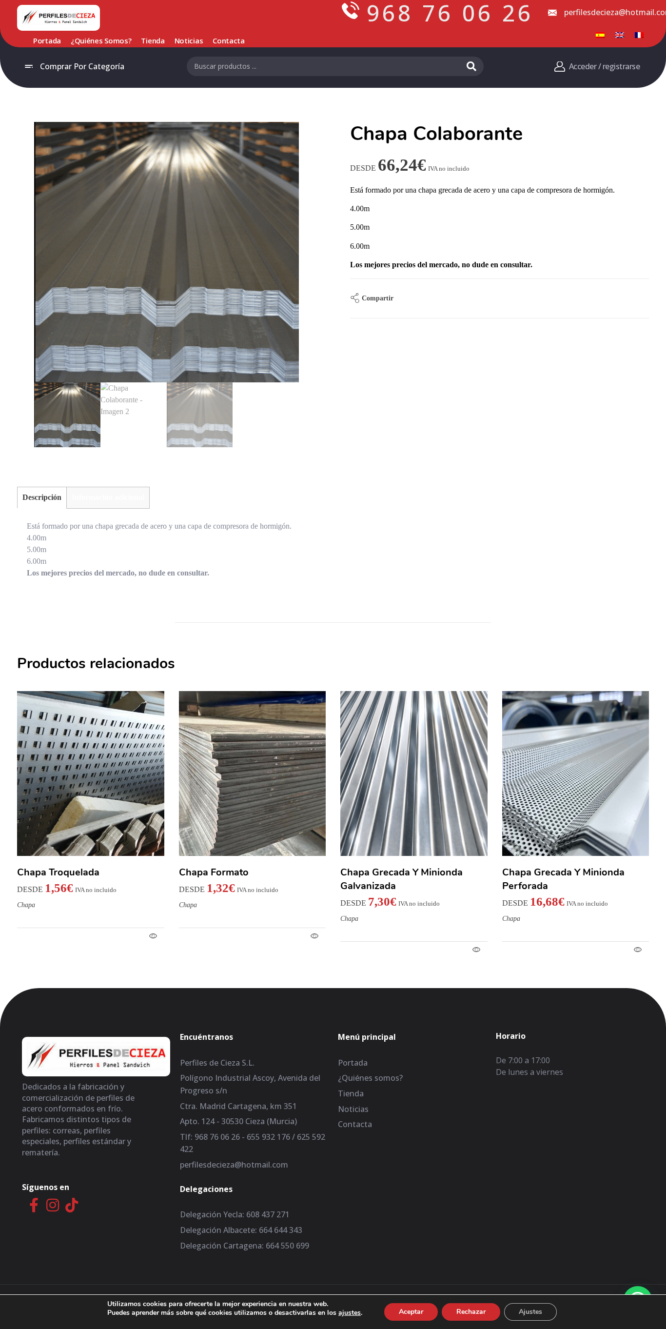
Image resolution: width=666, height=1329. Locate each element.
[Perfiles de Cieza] (58, 17)
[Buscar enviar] (471, 66)
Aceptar (411, 1311)
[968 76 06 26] (350, 10)
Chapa (26, 905)
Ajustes (530, 1311)
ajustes (349, 1313)
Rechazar (471, 1311)
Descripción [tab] (41, 497)
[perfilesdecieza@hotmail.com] (552, 12)
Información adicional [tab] (108, 497)
